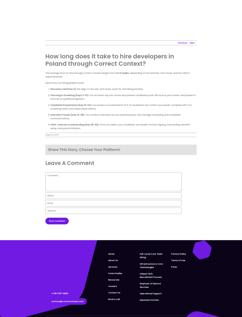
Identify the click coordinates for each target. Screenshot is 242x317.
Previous (182, 42)
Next (192, 42)
